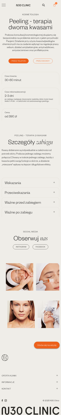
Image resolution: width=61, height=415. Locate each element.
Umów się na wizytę (46, 345)
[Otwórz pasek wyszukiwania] (43, 5)
